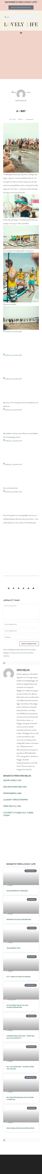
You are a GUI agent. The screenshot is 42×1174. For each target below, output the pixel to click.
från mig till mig (12, 806)
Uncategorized (29, 119)
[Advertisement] (21, 56)
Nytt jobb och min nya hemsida (18, 976)
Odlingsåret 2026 (13, 948)
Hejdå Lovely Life (12, 780)
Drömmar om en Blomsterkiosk (18, 919)
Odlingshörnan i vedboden (17, 891)
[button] (9, 588)
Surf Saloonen (33, 220)
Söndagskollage (12, 793)
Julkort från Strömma (15, 800)
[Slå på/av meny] (21, 33)
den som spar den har (14, 787)
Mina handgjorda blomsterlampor (20, 1128)
